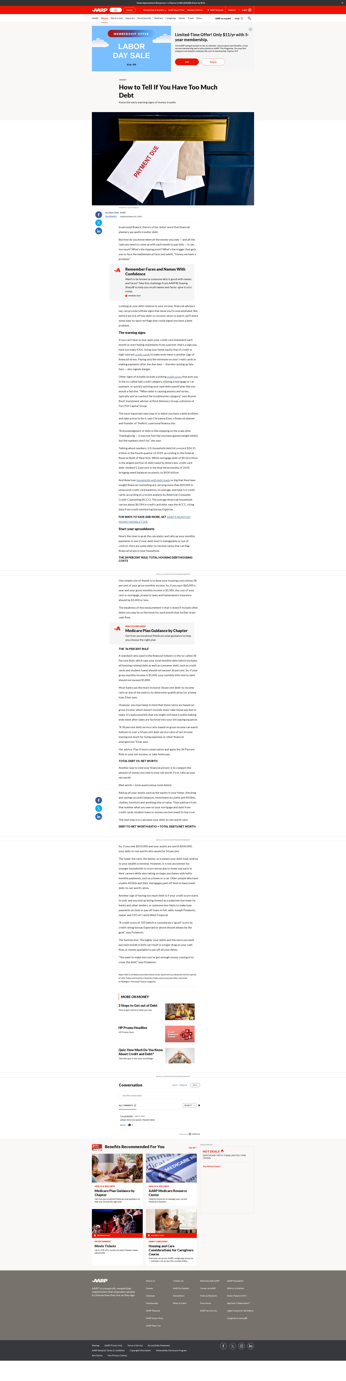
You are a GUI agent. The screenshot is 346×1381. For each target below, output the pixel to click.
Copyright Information (140, 1350)
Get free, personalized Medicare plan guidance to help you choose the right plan (158, 637)
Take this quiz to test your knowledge (136, 1058)
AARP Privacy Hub (113, 1345)
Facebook (98, 214)
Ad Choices (97, 1355)
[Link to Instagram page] (241, 1346)
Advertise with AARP (210, 1280)
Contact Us (178, 1280)
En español (111, 216)
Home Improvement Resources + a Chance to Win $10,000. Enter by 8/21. (171, 3)
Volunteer (150, 1295)
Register (232, 10)
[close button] (250, 29)
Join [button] (115, 10)
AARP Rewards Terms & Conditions (108, 1350)
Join (187, 62)
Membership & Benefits (153, 10)
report (193, 1125)
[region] (159, 1110)
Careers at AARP (208, 1288)
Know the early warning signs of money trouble (147, 102)
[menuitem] (95, 19)
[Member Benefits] (98, 1147)
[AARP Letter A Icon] (117, 631)
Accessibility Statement (159, 1345)
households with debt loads (153, 480)
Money (123, 80)
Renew (213, 62)
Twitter (98, 222)
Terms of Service (135, 1345)
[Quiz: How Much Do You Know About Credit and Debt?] (180, 1056)
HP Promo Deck (126, 1032)
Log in (174, 1085)
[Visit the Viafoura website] (194, 1134)
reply (123, 1125)
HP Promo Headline (133, 1028)
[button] (249, 18)
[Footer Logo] (113, 1281)
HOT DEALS (211, 1151)
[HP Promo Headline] (180, 1034)
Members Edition (195, 10)
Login (244, 10)
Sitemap (95, 1345)
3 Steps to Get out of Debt (138, 1005)
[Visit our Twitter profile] (232, 1346)
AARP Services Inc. (208, 1310)
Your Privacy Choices (117, 1355)
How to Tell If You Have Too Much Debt (168, 91)
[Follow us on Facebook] (223, 1346)
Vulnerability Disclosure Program (171, 1350)
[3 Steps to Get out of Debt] (180, 1011)
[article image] (239, 18)
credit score (174, 376)
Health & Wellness (135, 626)
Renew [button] (129, 10)
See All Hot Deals (211, 1166)
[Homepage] (100, 10)
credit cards (142, 354)
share (184, 1125)
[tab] (127, 1105)
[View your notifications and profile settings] (199, 1105)
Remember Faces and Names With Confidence (155, 271)
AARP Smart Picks (176, 10)
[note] (173, 208)
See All (192, 1147)
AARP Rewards (153, 1310)
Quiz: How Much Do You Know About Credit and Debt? (141, 1052)
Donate (149, 1288)
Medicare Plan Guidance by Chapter (156, 630)
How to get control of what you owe (135, 1010)
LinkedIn (98, 231)
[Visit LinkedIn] (250, 1346)
